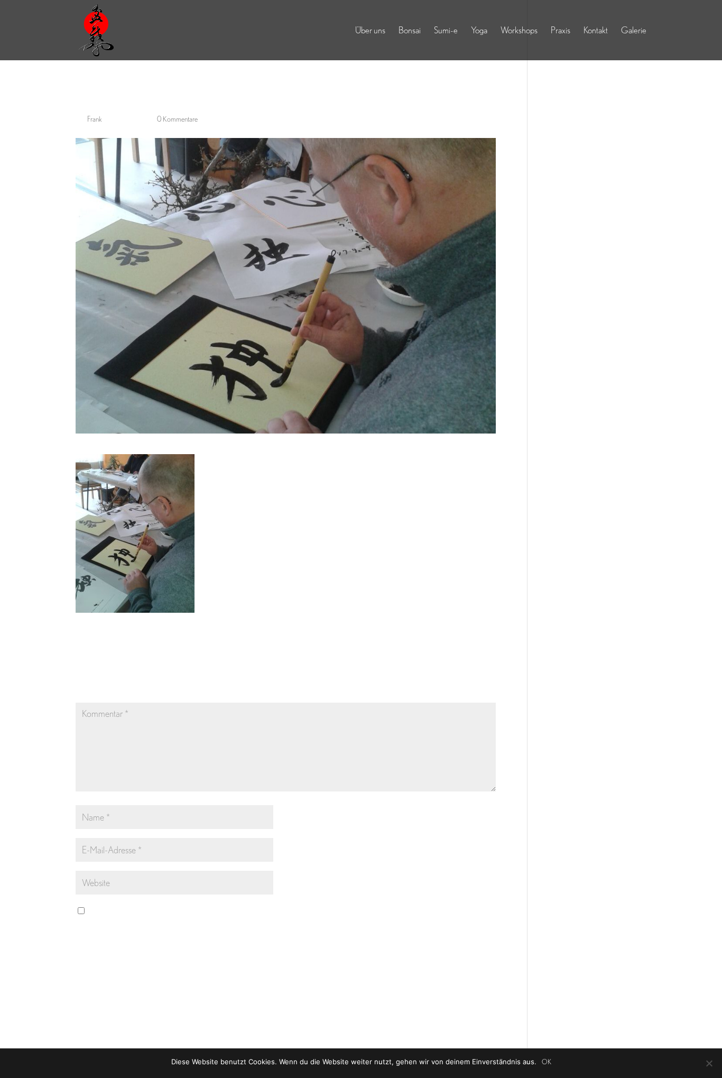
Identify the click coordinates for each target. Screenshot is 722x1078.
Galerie (633, 30)
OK (546, 1062)
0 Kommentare (177, 119)
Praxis (560, 30)
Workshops (519, 30)
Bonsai (410, 30)
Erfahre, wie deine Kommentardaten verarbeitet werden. (353, 997)
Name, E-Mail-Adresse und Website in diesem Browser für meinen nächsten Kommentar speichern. (250, 911)
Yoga (479, 30)
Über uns (370, 30)
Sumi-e (446, 30)
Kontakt (596, 30)
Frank (94, 119)
